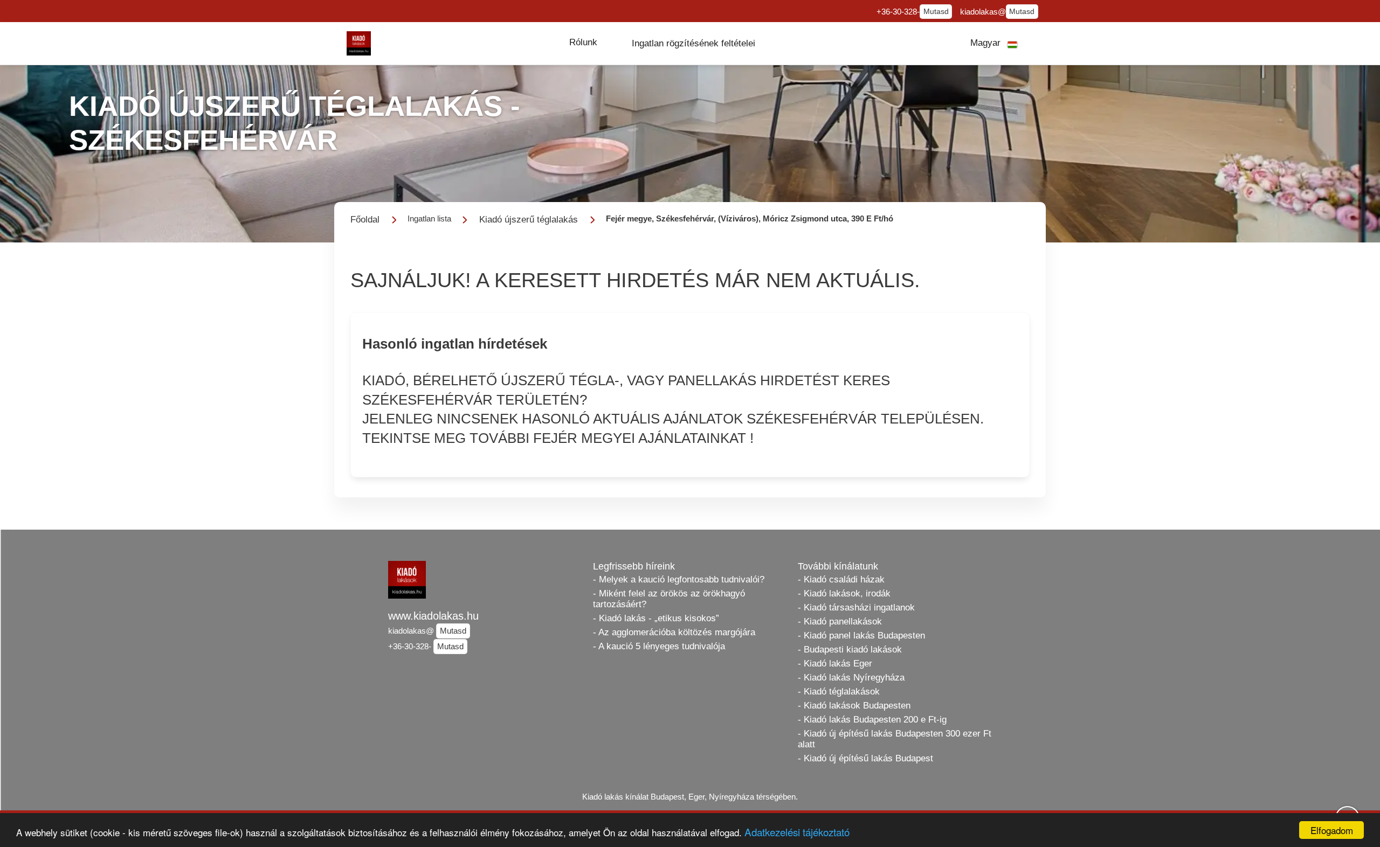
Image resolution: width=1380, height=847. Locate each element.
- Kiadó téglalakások (839, 691)
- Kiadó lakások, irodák (844, 593)
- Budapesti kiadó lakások (850, 649)
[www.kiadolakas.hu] (359, 43)
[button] (583, 42)
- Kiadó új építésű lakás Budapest (865, 758)
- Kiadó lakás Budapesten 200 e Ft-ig (872, 719)
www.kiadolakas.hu (433, 616)
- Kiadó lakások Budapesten (854, 705)
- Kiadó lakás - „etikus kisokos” (656, 618)
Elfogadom (1331, 830)
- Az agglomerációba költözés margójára (674, 632)
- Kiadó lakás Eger (835, 663)
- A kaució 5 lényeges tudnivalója (659, 646)
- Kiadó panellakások (840, 621)
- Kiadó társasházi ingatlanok (856, 607)
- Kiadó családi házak (841, 579)
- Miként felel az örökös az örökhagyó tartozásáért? (669, 598)
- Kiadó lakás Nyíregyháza (851, 677)
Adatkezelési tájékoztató (797, 831)
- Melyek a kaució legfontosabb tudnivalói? (678, 579)
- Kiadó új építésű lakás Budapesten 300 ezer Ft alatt (894, 738)
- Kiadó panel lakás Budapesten (861, 635)
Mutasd (936, 12)
